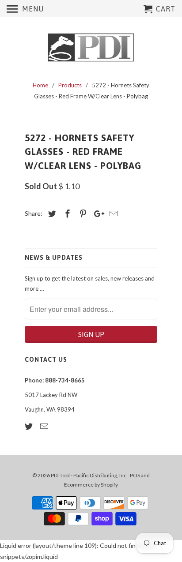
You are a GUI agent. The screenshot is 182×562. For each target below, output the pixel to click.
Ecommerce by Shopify (91, 484)
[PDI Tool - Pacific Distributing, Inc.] (91, 47)
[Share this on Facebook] (66, 213)
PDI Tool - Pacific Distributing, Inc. (89, 475)
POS (135, 475)
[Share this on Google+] (97, 213)
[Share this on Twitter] (51, 213)
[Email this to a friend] (112, 213)
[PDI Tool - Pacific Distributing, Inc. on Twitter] (29, 426)
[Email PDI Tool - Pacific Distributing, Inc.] (45, 426)
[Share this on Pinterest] (82, 213)
